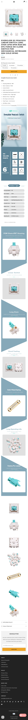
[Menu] (1, 1)
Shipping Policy (5, 677)
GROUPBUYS (4, 664)
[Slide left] (3, 34)
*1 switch (4, 65)
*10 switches (11, 65)
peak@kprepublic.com (6, 698)
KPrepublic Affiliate (5, 690)
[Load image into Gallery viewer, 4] (22, 34)
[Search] (26, 1)
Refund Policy (4, 675)
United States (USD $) (13, 710)
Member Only (4, 692)
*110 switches (13, 67)
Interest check (4, 666)
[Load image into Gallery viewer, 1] (6, 34)
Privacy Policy (4, 673)
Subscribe (14, 649)
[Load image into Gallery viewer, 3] (16, 34)
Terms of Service (5, 679)
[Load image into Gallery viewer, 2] (11, 34)
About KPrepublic (5, 660)
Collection (3, 662)
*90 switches (5, 67)
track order (3, 685)
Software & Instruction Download (9, 687)
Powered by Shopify (14, 716)
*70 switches (20, 65)
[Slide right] (25, 34)
